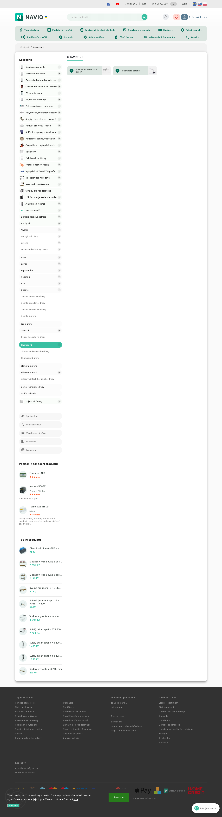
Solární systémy (93, 37)
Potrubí (19, 733)
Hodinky (163, 742)
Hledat (144, 17)
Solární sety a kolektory (28, 738)
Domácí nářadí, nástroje (172, 711)
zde (76, 799)
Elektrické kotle (24, 707)
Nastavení (13, 805)
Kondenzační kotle (25, 703)
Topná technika (29, 30)
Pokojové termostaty (27, 720)
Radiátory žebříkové (74, 711)
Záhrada (163, 716)
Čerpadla (66, 37)
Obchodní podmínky (123, 697)
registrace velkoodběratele (126, 726)
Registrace (117, 716)
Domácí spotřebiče (169, 725)
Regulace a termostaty (136, 30)
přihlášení (116, 721)
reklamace (117, 707)
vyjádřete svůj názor (26, 768)
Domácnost (165, 720)
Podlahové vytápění (59, 30)
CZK (184, 4)
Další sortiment (168, 697)
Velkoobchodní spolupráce (159, 37)
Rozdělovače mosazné (75, 720)
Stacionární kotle (24, 711)
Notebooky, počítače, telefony (176, 729)
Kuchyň (163, 733)
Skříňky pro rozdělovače (77, 725)
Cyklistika (164, 738)
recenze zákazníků (25, 772)
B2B (144, 4)
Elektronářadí (166, 707)
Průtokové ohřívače (26, 716)
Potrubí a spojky (191, 30)
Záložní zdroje (123, 37)
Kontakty (131, 4)
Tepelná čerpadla (73, 733)
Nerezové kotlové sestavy (78, 729)
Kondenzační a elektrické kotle (97, 30)
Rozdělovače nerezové (76, 716)
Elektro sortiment (168, 703)
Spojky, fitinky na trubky (28, 729)
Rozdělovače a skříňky (35, 37)
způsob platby (119, 703)
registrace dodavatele (123, 730)
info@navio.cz (205, 808)
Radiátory (165, 30)
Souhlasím (119, 797)
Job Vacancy (160, 4)
